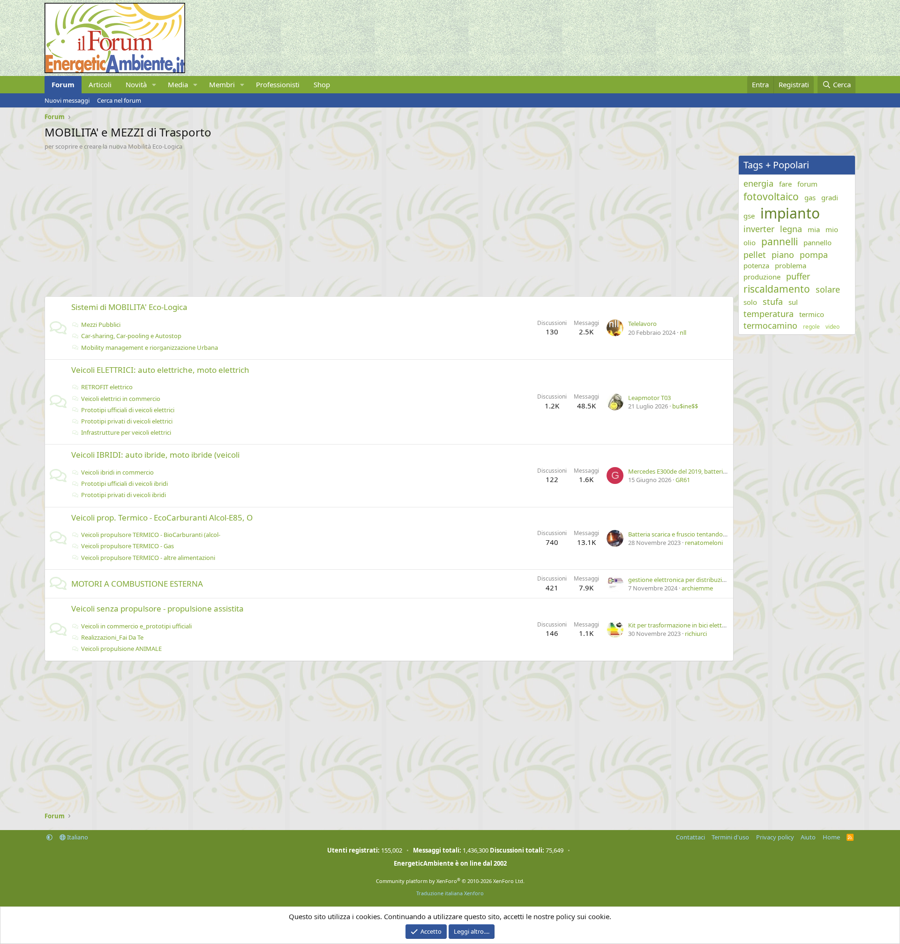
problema (790, 265)
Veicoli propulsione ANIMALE (121, 648)
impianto (790, 213)
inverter (758, 228)
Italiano (77, 837)
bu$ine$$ (685, 406)
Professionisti (278, 84)
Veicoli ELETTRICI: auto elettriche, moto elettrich (160, 369)
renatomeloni (704, 542)
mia (814, 229)
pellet (754, 254)
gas (810, 197)
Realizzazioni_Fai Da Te (112, 637)
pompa (814, 254)
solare (828, 289)
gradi (829, 197)
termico (811, 314)
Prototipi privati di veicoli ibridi (123, 495)
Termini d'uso (730, 837)
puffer (798, 276)
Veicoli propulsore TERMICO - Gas (127, 546)
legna (791, 228)
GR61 (682, 480)
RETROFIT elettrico (107, 387)
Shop (322, 84)
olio (749, 242)
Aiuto (808, 837)
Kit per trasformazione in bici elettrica (680, 625)
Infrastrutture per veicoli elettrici (126, 432)
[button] (154, 84)
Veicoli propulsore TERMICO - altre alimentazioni (148, 557)
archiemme (697, 588)
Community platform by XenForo (450, 880)
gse (749, 215)
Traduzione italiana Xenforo (450, 893)
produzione (761, 276)
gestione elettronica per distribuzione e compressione (703, 579)
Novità (136, 84)
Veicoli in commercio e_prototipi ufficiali (136, 626)
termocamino (770, 325)
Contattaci (690, 837)
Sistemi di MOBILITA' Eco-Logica (129, 307)
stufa (773, 301)
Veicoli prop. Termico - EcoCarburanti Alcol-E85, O (162, 517)
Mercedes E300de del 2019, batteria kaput (686, 471)
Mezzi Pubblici (100, 324)
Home (831, 837)
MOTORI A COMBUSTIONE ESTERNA (137, 583)
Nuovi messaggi (67, 100)
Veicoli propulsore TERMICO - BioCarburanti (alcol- (150, 534)
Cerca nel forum (119, 100)
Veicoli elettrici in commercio (120, 398)
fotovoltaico (771, 196)
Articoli (100, 84)
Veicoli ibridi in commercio (117, 472)
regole (811, 327)
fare (785, 184)
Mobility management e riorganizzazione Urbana (149, 347)
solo (750, 302)
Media (178, 84)
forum (807, 184)
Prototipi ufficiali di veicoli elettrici (127, 410)
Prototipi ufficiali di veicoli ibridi (124, 483)
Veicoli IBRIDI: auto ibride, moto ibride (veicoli (155, 454)
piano (783, 254)
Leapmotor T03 (649, 397)
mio (831, 229)
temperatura (768, 313)
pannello (817, 242)
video (832, 327)
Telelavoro (642, 323)
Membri (222, 84)
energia (758, 183)
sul (793, 302)
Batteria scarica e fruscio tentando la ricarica (689, 534)
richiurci (696, 633)
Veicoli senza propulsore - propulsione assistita (157, 608)
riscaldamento (776, 288)
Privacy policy (775, 837)
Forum (63, 84)
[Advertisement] (326, 221)
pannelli (779, 241)
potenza (756, 265)
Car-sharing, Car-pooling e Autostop (131, 336)
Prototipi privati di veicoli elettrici (126, 421)
